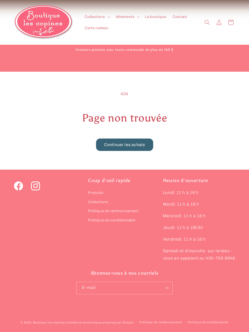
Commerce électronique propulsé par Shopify (100, 322)
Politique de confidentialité (111, 220)
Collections (98, 202)
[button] (96, 16)
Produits (95, 193)
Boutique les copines (49, 322)
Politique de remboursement (113, 211)
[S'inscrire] (166, 288)
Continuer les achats (124, 145)
